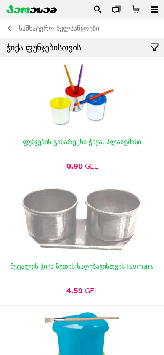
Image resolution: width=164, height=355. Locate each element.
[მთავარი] (31, 9)
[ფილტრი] (154, 47)
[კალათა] (135, 9)
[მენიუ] (154, 9)
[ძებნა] (97, 9)
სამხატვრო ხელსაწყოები (59, 28)
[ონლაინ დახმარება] (116, 9)
